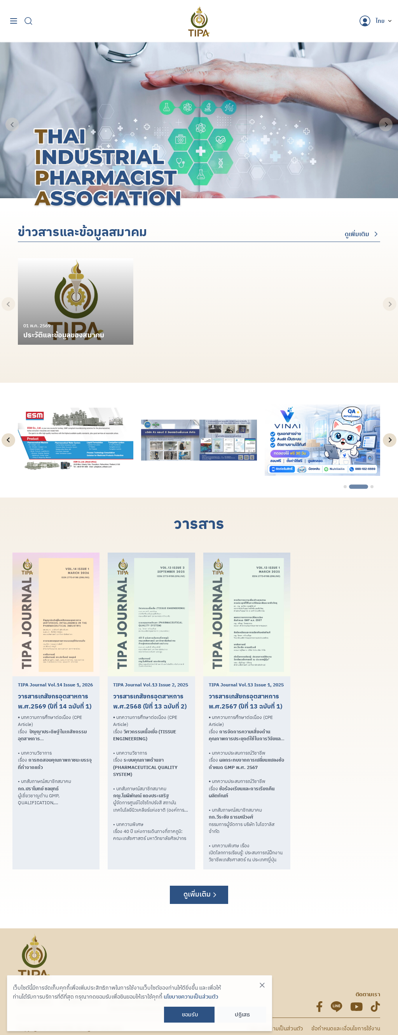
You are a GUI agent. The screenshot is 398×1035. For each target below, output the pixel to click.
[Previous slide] (12, 124)
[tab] (345, 486)
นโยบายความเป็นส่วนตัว (276, 1028)
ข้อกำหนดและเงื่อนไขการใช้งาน (345, 1028)
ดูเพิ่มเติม (357, 234)
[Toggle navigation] (13, 21)
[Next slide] (386, 124)
